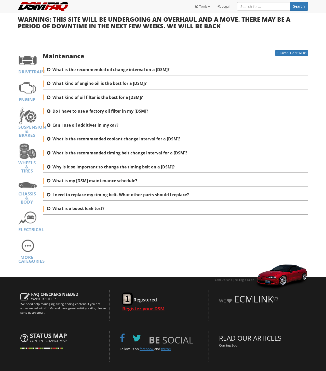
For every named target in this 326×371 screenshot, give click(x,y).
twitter (166, 349)
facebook (147, 349)
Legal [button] (225, 6)
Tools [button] (202, 6)
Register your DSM (143, 309)
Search (299, 6)
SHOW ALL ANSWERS (292, 53)
